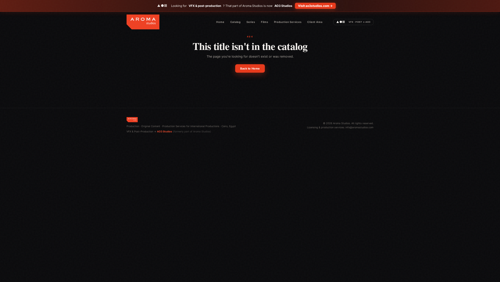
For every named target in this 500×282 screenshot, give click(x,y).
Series (250, 22)
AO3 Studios (164, 131)
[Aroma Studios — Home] (143, 21)
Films (264, 22)
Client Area (314, 22)
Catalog (235, 22)
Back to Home (250, 68)
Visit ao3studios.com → (315, 6)
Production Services (288, 22)
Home (220, 22)
